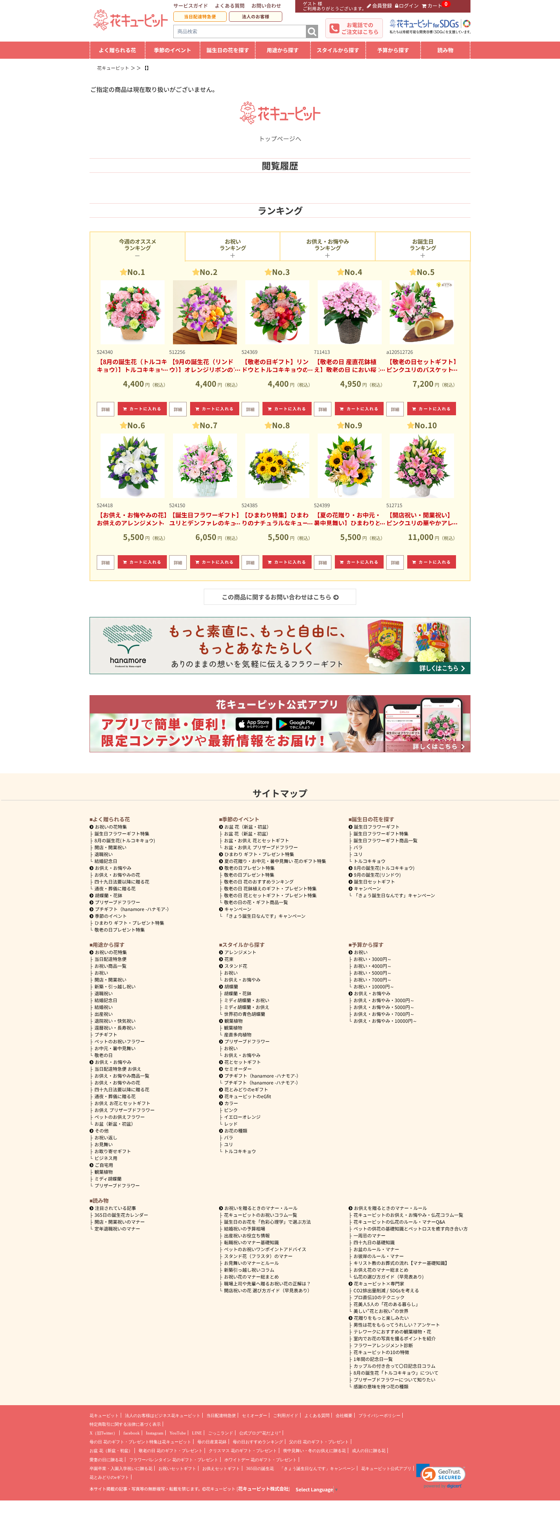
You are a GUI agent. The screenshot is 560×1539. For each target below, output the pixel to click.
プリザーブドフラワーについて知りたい (394, 1379)
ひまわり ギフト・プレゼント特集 (129, 922)
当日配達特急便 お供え (117, 1068)
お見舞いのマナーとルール (251, 1262)
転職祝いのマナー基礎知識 (251, 1242)
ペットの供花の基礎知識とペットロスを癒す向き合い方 (411, 1228)
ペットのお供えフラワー (119, 1116)
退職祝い (103, 854)
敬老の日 (103, 1055)
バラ (358, 847)
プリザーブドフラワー (117, 902)
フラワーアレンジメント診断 (383, 1345)
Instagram (154, 1433)
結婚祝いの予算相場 (244, 1228)
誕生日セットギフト (374, 881)
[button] (441, 1476)
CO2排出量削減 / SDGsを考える (386, 1290)
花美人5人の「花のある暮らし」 (387, 1304)
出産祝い (103, 1013)
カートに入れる (146, 408)
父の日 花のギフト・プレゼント (319, 1441)
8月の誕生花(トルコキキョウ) (124, 840)
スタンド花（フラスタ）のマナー (258, 1256)
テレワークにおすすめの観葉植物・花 (392, 1331)
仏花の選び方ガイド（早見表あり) (389, 1276)
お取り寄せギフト (112, 1151)
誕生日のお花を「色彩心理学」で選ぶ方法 (267, 1221)
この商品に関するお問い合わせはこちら (276, 596)
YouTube (178, 1433)
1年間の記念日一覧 (373, 1359)
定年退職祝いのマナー (117, 1228)
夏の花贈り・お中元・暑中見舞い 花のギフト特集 (275, 861)
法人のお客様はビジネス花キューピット (162, 1415)
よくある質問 (230, 5)
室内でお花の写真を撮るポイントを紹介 (395, 1338)
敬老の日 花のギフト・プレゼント (171, 1450)
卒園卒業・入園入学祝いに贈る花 (121, 1468)
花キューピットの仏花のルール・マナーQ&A (399, 1221)
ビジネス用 (105, 1158)
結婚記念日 (105, 861)
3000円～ (373, 959)
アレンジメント (240, 952)
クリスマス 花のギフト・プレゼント (243, 1450)
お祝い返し (105, 1137)
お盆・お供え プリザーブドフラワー (261, 847)
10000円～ (374, 986)
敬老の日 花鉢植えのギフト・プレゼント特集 (270, 888)
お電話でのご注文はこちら (360, 28)
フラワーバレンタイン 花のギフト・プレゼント (173, 1459)
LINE (197, 1433)
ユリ (358, 854)
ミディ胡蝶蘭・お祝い (246, 1000)
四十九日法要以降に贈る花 (121, 881)
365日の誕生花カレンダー (121, 1214)
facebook (131, 1433)
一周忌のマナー (370, 1235)
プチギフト (105, 1034)
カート (434, 5)
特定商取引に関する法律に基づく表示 (125, 1424)
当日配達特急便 (200, 16)
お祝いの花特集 (111, 826)
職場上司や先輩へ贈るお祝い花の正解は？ (267, 1283)
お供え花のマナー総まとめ (381, 1269)
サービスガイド (190, 5)
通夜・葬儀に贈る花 (115, 888)
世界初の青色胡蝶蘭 (244, 1013)
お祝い (101, 972)
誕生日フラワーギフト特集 (121, 833)
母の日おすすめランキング (258, 1441)
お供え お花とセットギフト (122, 1103)
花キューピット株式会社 (263, 1488)
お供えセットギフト (221, 1468)
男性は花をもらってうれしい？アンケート (397, 1324)
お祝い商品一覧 (110, 965)
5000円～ (373, 972)
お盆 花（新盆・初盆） (247, 833)
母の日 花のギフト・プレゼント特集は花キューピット (140, 1441)
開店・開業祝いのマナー (119, 1221)
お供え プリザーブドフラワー (124, 1110)
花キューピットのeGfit (247, 1096)
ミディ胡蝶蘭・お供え (246, 1007)
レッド (231, 1123)
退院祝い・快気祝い (115, 1020)
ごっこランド (220, 1433)
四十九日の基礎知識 (374, 1242)
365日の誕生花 (260, 1468)
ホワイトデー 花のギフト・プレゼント (260, 1459)
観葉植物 (103, 1171)
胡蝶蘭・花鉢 (108, 895)
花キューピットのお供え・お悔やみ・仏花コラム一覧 (408, 1214)
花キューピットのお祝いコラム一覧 (260, 1214)
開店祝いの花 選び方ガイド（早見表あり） (268, 1290)
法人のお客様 (255, 16)
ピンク (231, 1110)
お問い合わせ (266, 5)
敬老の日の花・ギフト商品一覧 (256, 902)
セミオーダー (238, 1068)
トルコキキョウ (370, 861)
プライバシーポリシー (379, 1415)
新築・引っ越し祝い (115, 986)
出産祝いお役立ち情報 (247, 1235)
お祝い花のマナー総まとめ (251, 1276)
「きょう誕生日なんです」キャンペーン (265, 915)
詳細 (105, 409)
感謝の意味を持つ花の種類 (381, 1386)
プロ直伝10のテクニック (379, 1297)
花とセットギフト (242, 1062)
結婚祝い (103, 1007)
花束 (229, 959)
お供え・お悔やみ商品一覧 (121, 1075)
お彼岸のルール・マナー (379, 1256)
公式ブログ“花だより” (260, 1433)
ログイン (409, 5)
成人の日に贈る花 (369, 1450)
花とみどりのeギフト (246, 1089)
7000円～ (373, 979)
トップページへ (280, 138)
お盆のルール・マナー (376, 1249)
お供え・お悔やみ (113, 867)
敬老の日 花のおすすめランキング (259, 881)
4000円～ (373, 965)
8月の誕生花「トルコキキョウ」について (396, 1372)
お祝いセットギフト (177, 1468)
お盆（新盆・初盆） (115, 1123)
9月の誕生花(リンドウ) (377, 874)
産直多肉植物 (237, 1034)
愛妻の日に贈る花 (106, 1459)
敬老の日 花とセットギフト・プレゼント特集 (270, 895)
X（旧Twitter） (103, 1433)
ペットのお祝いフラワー (119, 1041)
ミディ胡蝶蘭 (108, 1178)
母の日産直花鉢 (212, 1441)
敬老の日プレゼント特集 (119, 929)
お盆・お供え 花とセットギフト (256, 840)
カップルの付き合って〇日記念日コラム (394, 1365)
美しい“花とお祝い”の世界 (381, 1311)
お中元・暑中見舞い (115, 1048)
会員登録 (382, 5)
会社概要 (344, 1415)
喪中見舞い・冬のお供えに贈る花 (314, 1450)
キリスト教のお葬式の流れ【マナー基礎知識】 (402, 1262)
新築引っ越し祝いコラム (249, 1269)
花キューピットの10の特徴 (381, 1352)
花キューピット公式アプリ (386, 1468)
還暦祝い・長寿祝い (115, 1027)
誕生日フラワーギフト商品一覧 (386, 840)
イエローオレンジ (242, 1116)
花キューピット (104, 1415)
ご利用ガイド (285, 1415)
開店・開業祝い (110, 847)
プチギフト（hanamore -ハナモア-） (133, 909)
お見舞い (103, 1144)
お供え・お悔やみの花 (117, 874)
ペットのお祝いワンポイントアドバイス (265, 1249)
